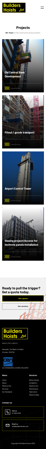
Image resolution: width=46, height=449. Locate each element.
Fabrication (33, 392)
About (4, 383)
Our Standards (7, 392)
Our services (23, 306)
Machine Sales (34, 395)
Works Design (34, 380)
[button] (42, 7)
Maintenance (33, 389)
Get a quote (23, 298)
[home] (14, 8)
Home (4, 380)
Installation (33, 383)
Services (5, 389)
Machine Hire (6, 386)
